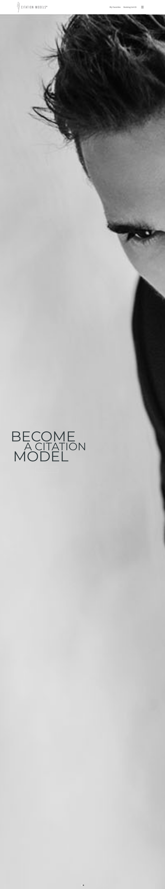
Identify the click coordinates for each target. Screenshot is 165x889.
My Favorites (115, 7)
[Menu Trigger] (141, 7)
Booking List (128, 7)
